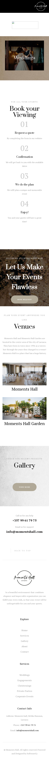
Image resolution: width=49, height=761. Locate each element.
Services (24, 635)
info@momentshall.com (24, 532)
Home (24, 630)
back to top (23, 550)
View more (24, 487)
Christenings (24, 685)
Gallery (24, 640)
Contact (24, 651)
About (24, 646)
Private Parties (24, 690)
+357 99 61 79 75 (25, 520)
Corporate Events (24, 696)
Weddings (24, 58)
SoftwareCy (32, 753)
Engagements (24, 680)
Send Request (24, 299)
